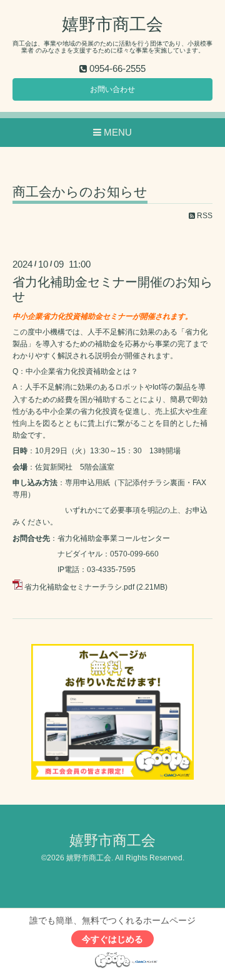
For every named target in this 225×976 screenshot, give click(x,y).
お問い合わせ (112, 89)
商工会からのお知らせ (80, 192)
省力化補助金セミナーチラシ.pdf (79, 587)
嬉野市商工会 (112, 24)
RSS (203, 215)
